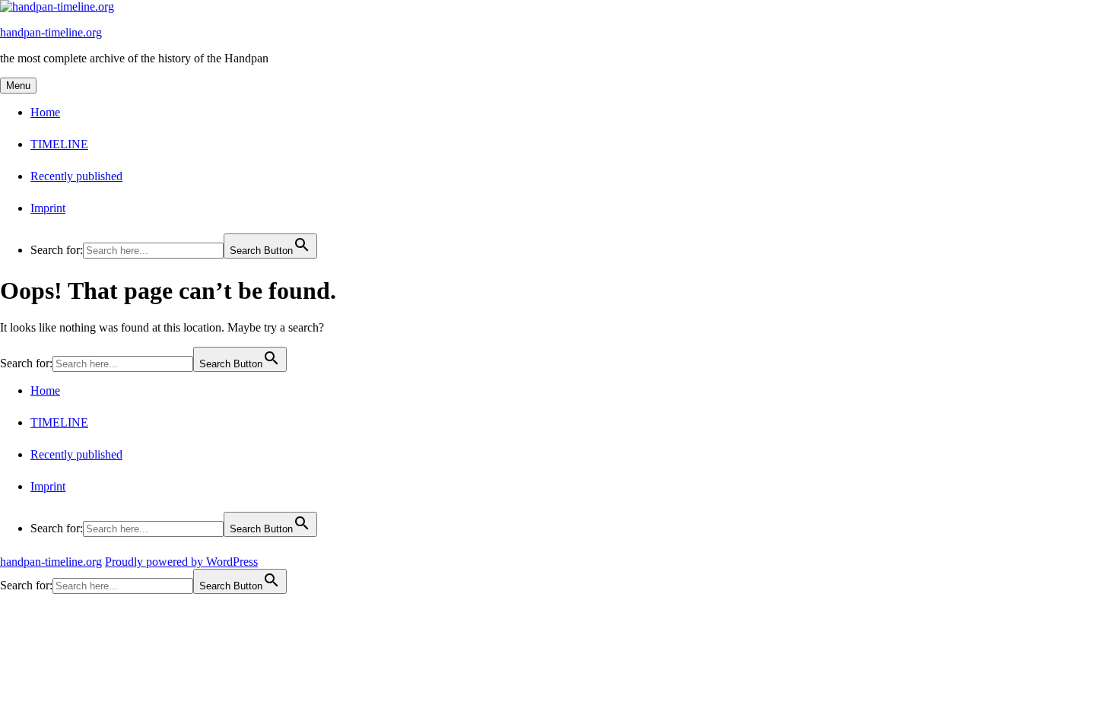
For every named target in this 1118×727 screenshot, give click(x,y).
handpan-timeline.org (51, 32)
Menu (18, 85)
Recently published (76, 176)
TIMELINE (59, 144)
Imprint (47, 208)
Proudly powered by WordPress (181, 561)
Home (45, 112)
